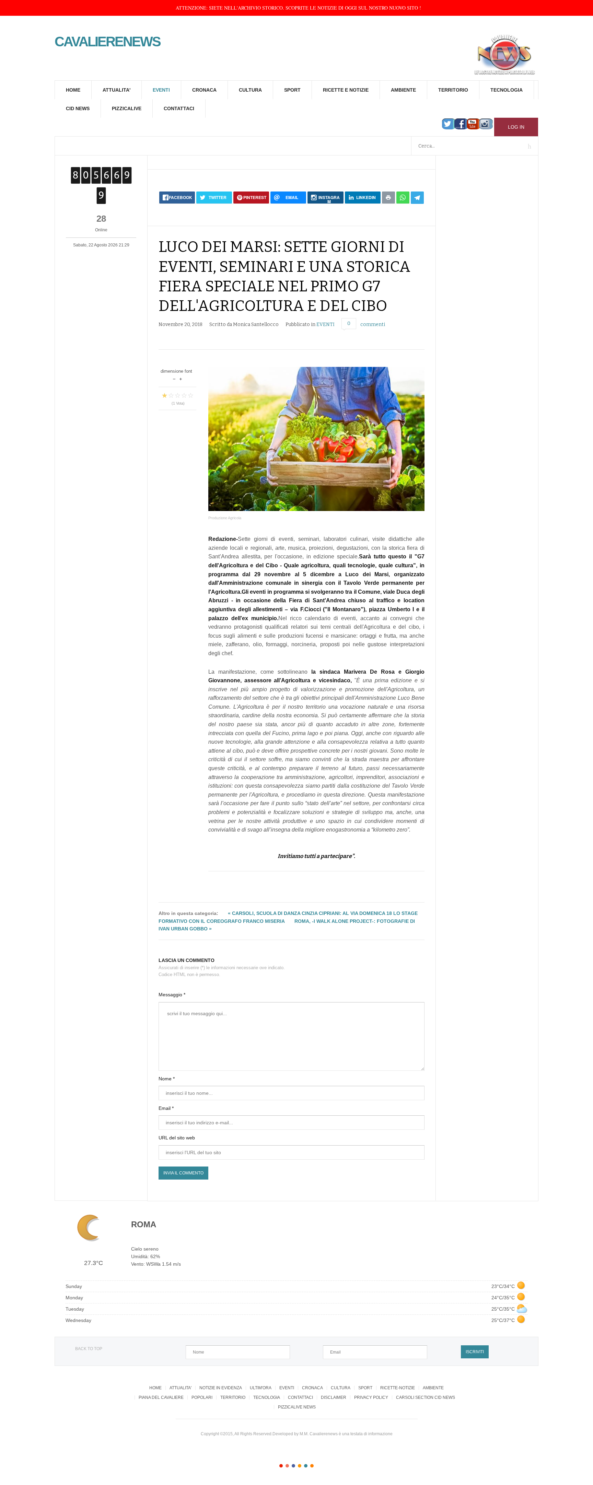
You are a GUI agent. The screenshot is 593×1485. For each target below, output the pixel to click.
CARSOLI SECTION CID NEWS (425, 1397)
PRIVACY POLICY (371, 1397)
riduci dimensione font (174, 378)
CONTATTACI (179, 108)
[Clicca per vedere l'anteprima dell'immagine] (316, 439)
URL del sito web (177, 1137)
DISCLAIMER (333, 1397)
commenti (372, 324)
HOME (73, 90)
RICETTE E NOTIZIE (346, 90)
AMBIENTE (403, 90)
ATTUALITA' (116, 90)
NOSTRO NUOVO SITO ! (395, 7)
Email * (166, 1108)
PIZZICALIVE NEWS (297, 1407)
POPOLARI (201, 1397)
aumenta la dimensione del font (180, 378)
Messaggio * (172, 994)
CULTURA (250, 90)
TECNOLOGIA (506, 90)
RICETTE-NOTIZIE (397, 1387)
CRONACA (204, 90)
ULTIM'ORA (260, 1387)
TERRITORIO (453, 90)
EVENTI (161, 90)
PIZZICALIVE (126, 108)
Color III (293, 1465)
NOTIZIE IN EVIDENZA (220, 1387)
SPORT (292, 90)
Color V (305, 1465)
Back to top (88, 1349)
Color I (281, 1465)
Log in (516, 127)
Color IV (299, 1465)
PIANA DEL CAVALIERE (161, 1397)
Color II (287, 1465)
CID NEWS (78, 108)
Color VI (312, 1465)
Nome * (167, 1078)
